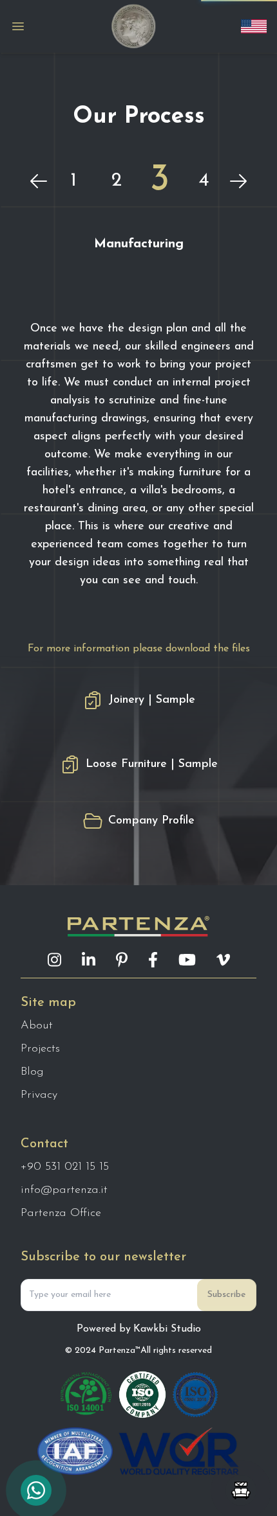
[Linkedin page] (88, 959)
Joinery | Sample (151, 700)
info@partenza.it (64, 1190)
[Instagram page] (54, 959)
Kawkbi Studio (167, 1329)
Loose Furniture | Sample (152, 764)
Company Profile (151, 821)
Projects (40, 1049)
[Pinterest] (122, 959)
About (37, 1026)
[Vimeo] (223, 959)
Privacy (39, 1095)
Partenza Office (61, 1213)
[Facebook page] (153, 959)
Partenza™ (119, 1350)
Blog (32, 1072)
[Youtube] (187, 959)
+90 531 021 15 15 (65, 1167)
